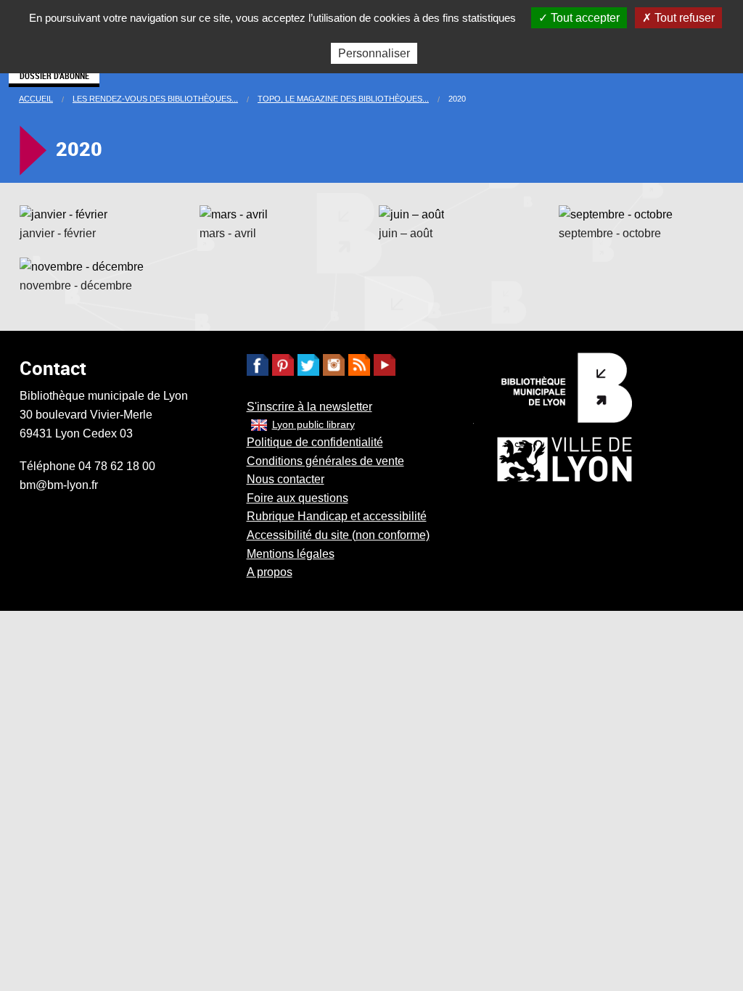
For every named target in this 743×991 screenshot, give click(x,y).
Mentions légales (290, 554)
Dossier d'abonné (54, 75)
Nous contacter (285, 479)
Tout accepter (584, 18)
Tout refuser (683, 18)
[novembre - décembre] (82, 266)
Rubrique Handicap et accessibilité (337, 516)
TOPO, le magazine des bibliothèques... (343, 98)
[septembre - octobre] (616, 213)
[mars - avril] (234, 213)
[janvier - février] (63, 213)
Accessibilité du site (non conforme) (338, 535)
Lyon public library (313, 424)
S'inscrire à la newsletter (309, 406)
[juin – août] (411, 213)
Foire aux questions (297, 498)
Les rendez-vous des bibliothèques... (155, 98)
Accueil (36, 98)
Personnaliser (374, 53)
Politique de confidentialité (315, 442)
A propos (269, 572)
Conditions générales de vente (325, 461)
